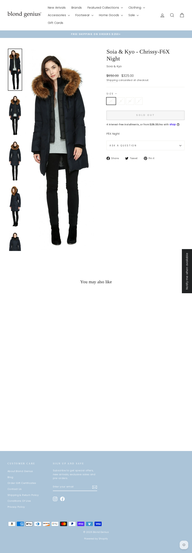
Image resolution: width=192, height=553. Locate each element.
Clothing (135, 7)
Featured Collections (104, 7)
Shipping (112, 80)
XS (111, 101)
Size (111, 93)
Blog (10, 477)
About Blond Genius (20, 471)
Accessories (57, 15)
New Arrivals (57, 7)
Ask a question (123, 145)
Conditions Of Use (19, 500)
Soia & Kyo (114, 66)
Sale (132, 15)
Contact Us (15, 489)
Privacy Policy (16, 506)
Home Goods (109, 15)
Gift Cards (55, 23)
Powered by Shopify (96, 538)
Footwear (83, 15)
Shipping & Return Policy (23, 495)
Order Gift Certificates (22, 483)
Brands (76, 7)
